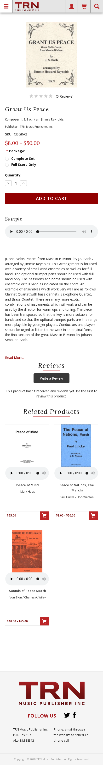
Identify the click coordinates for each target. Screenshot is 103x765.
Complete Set (23, 158)
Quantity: (13, 175)
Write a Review (51, 378)
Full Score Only (23, 164)
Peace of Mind (27, 485)
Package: (15, 151)
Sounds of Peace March (27, 591)
